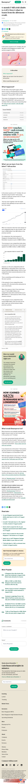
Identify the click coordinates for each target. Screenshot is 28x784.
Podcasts (4, 730)
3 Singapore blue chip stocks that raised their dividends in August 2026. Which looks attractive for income (15, 575)
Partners (4, 743)
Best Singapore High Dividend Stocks (12, 714)
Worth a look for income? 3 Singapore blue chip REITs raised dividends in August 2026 (15, 590)
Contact (4, 756)
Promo (3, 727)
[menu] (25, 2)
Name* (3, 640)
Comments (5, 31)
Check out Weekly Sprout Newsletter (10, 677)
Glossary (4, 747)
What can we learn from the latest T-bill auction (13, 77)
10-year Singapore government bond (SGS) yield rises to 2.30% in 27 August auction (13, 517)
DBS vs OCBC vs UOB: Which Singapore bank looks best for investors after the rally (13, 582)
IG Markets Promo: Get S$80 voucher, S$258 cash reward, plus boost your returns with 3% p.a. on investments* (15, 605)
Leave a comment (7, 626)
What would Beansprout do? (11, 81)
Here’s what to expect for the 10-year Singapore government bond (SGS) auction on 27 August (14, 528)
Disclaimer (4, 751)
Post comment (14, 649)
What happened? (8, 73)
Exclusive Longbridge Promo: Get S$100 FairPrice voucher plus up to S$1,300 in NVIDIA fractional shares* (15, 598)
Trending (4, 699)
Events (4, 740)
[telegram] (5, 29)
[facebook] (2, 29)
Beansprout (6, 20)
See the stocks (8, 382)
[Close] (25, 780)
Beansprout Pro (6, 724)
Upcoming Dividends (7, 717)
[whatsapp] (7, 29)
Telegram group (10, 478)
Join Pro (18, 2)
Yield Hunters (17, 492)
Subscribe (6, 563)
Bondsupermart (11, 491)
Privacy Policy (5, 749)
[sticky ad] (14, 781)
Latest (4, 696)
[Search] (23, 2)
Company (4, 737)
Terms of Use (5, 754)
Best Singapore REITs (8, 711)
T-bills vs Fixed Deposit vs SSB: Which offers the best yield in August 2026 (15, 612)
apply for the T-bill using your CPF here (12, 459)
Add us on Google (14, 41)
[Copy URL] (9, 29)
